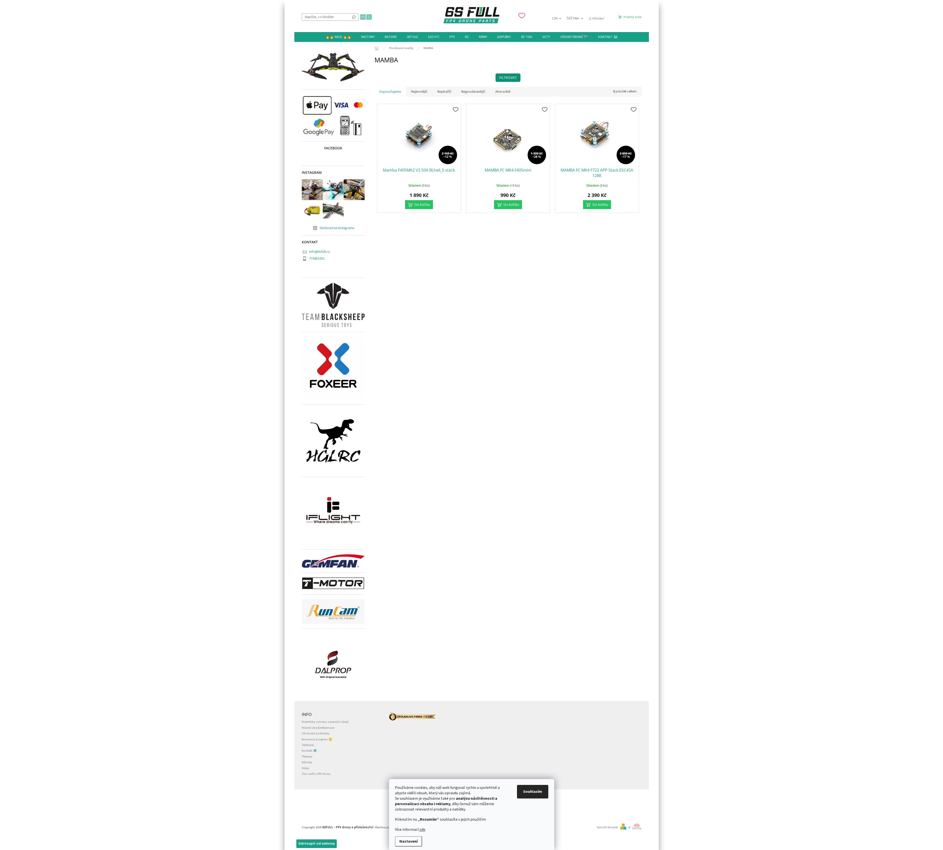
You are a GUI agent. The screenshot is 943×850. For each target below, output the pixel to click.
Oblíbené (308, 745)
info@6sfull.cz (319, 251)
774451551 (317, 258)
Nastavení (408, 841)
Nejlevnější (419, 91)
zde (422, 829)
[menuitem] (338, 37)
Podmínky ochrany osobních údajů (325, 722)
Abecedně (503, 91)
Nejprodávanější (473, 91)
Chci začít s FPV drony (316, 774)
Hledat (354, 17)
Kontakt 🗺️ (309, 750)
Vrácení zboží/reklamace (318, 728)
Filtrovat (508, 77)
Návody (307, 762)
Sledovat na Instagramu (337, 228)
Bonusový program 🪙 (317, 739)
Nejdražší (444, 91)
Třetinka (307, 756)
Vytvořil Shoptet (607, 827)
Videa (305, 768)
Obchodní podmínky (315, 733)
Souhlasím (532, 791)
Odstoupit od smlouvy (316, 843)
